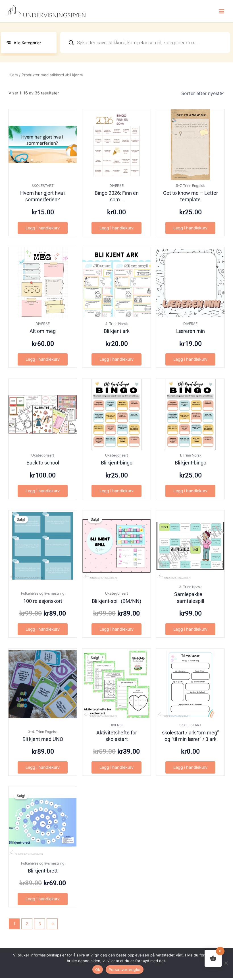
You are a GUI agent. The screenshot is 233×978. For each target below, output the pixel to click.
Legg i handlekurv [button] (43, 228)
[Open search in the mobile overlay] (145, 42)
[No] (226, 963)
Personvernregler (125, 969)
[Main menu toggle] (221, 11)
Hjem (13, 75)
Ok (97, 969)
